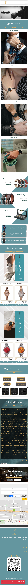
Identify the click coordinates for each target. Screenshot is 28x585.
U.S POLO (21, 379)
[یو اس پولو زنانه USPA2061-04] (21, 294)
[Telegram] (17, 556)
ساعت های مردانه (14, 30)
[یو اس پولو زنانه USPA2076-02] (7, 294)
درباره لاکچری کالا (14, 402)
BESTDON (21, 384)
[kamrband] (7, 199)
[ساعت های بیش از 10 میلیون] (13, 241)
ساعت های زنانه (14, 66)
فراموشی (24, 499)
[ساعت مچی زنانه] (14, 268)
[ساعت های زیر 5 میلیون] (14, 228)
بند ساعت (7, 178)
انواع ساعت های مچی (14, 23)
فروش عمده (3, 463)
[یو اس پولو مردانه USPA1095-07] (21, 351)
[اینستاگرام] (14, 564)
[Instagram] (11, 556)
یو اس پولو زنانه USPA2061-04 (21, 283)
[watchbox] (21, 215)
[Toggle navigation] (26, 2)
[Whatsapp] (14, 556)
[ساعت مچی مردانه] (14, 325)
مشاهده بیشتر (14, 48)
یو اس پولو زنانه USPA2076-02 (6, 283)
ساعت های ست (14, 102)
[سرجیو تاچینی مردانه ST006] (7, 351)
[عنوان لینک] (21, 183)
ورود (11, 496)
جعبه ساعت (6, 210)
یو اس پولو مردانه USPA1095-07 (21, 340)
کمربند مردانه (22, 194)
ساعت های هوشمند (14, 137)
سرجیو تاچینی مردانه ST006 (7, 340)
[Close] (2, 581)
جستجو (9, 480)
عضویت (6, 496)
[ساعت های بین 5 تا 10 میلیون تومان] (14, 234)
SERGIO (7, 379)
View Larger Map (14, 526)
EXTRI (7, 384)
